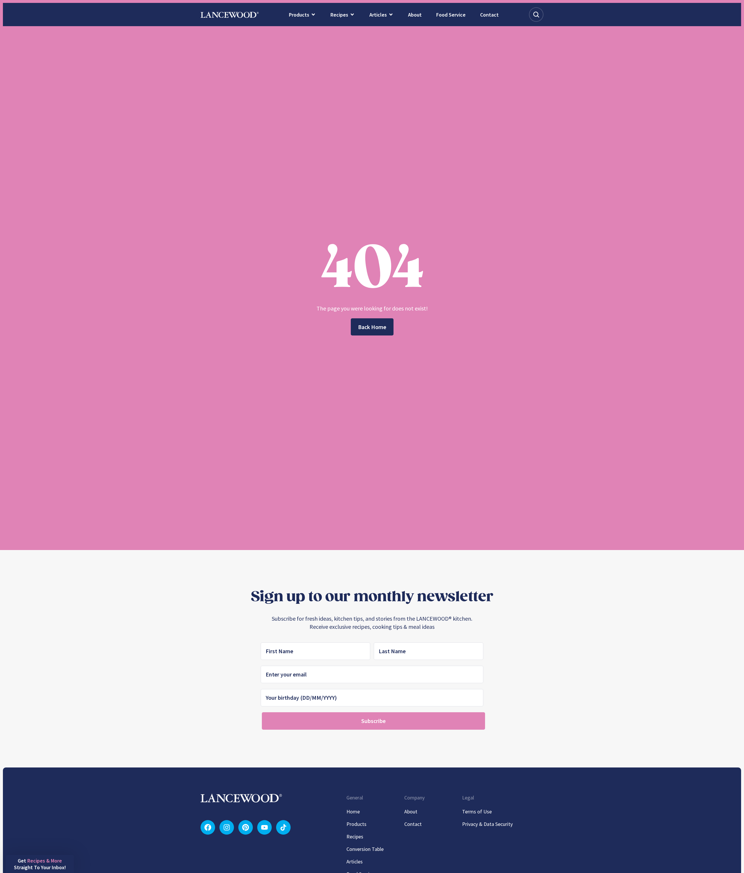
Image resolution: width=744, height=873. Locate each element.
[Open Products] (313, 14)
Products (356, 824)
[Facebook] (208, 827)
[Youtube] (264, 827)
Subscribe (373, 720)
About (410, 811)
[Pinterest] (245, 827)
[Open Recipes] (352, 14)
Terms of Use (477, 811)
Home (353, 811)
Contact (413, 824)
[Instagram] (226, 827)
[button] (40, 864)
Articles (354, 861)
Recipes (354, 836)
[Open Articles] (391, 14)
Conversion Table (365, 849)
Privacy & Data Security (487, 824)
